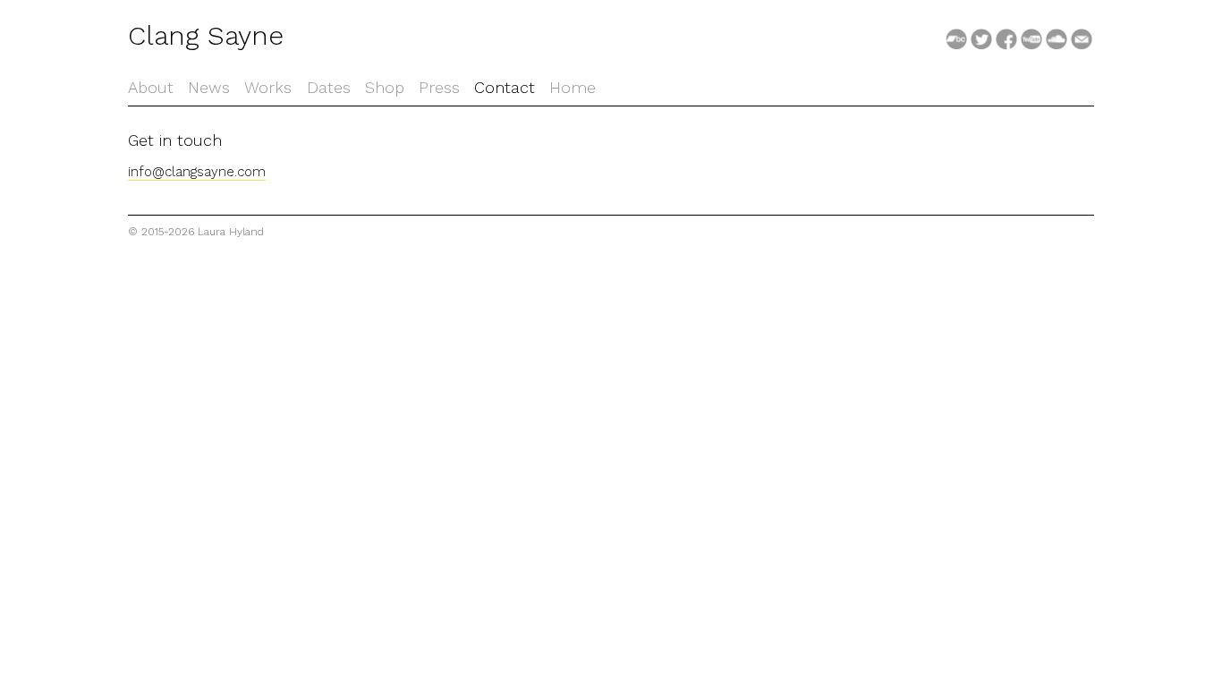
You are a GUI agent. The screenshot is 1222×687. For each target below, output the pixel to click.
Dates (329, 87)
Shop (384, 87)
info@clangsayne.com (197, 172)
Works (268, 87)
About (151, 87)
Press (439, 87)
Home (572, 87)
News (209, 87)
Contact (504, 87)
